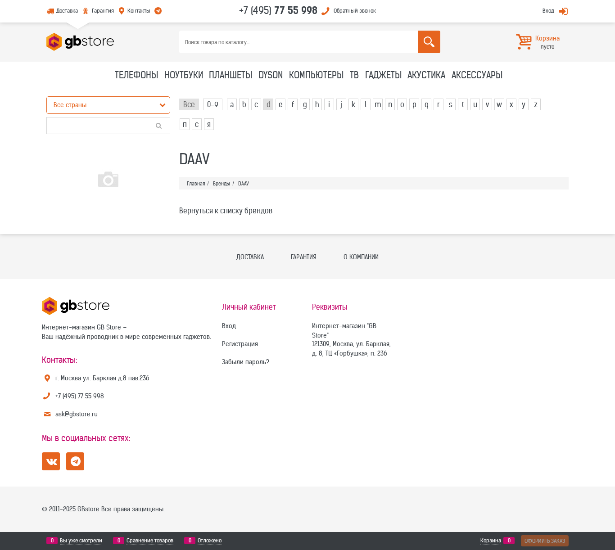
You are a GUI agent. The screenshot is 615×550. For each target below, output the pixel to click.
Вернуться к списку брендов (225, 210)
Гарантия (102, 10)
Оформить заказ (545, 540)
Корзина (490, 540)
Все (189, 104)
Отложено (210, 540)
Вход (548, 10)
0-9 (212, 104)
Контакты (138, 10)
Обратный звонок (355, 10)
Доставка (67, 10)
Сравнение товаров (150, 540)
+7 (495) (278, 10)
